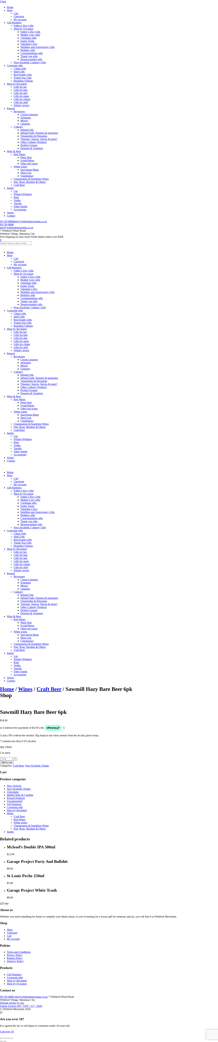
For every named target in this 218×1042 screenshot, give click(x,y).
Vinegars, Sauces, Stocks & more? (38, 139)
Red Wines (19, 154)
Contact (11, 215)
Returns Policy (15, 958)
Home (10, 7)
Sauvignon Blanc (29, 169)
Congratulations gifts (31, 53)
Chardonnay (27, 175)
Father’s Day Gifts (24, 25)
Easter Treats (27, 41)
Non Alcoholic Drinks (37, 765)
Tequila (18, 203)
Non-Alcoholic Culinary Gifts (30, 62)
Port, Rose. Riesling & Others (30, 182)
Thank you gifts (28, 56)
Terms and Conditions (18, 952)
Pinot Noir (26, 157)
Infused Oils (27, 129)
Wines (25, 689)
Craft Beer (19, 185)
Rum (16, 197)
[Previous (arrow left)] (1, 1041)
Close (3, 1)
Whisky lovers (21, 105)
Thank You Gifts (23, 77)
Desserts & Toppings (31, 148)
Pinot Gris (25, 172)
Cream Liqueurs (29, 114)
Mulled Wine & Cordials (20, 795)
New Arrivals (14, 785)
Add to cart (6, 762)
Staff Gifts (19, 71)
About (10, 212)
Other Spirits (20, 206)
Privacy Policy (14, 955)
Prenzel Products (16, 798)
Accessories (20, 209)
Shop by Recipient (17, 83)
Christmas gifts (28, 37)
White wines (20, 166)
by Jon (20, 1002)
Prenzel (11, 108)
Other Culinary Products (33, 142)
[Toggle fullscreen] (4, 1038)
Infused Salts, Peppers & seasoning (39, 132)
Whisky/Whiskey (23, 194)
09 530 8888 (7, 221)
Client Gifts (20, 68)
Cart (16, 13)
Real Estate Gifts (23, 74)
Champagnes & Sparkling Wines (31, 178)
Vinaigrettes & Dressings (33, 136)
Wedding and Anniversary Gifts (37, 47)
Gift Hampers (14, 22)
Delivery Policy (15, 961)
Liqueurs (25, 123)
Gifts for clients (22, 99)
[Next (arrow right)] (4, 1041)
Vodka (17, 200)
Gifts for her (20, 86)
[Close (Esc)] (11, 1038)
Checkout (19, 16)
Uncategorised (14, 801)
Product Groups (28, 145)
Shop (9, 10)
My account (20, 19)
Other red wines (29, 163)
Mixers (24, 120)
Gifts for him (20, 90)
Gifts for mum (21, 96)
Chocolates (13, 791)
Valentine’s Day (28, 44)
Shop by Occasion (23, 28)
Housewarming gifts (31, 59)
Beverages (19, 111)
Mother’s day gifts (30, 34)
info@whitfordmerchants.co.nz (30, 221)
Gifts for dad (20, 93)
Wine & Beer (14, 151)
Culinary (18, 126)
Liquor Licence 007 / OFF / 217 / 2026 (21, 1006)
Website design (8, 1002)
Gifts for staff (21, 102)
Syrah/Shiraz (27, 160)
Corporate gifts (15, 65)
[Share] (8, 1038)
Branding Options (23, 80)
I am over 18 (7, 1031)
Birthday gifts (27, 50)
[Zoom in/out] (1, 1038)
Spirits (10, 188)
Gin (16, 191)
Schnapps (25, 117)
